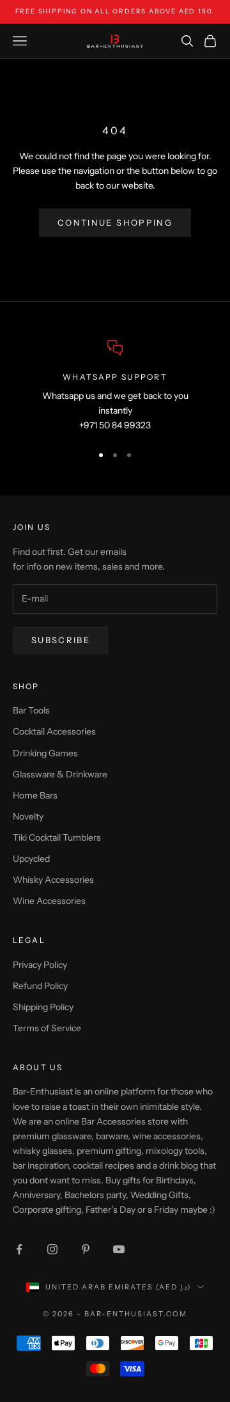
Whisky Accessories (53, 879)
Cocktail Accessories (54, 731)
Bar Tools (31, 710)
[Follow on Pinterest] (85, 1249)
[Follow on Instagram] (52, 1249)
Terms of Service (47, 1028)
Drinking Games (45, 753)
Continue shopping (114, 222)
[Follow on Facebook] (19, 1249)
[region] (115, 386)
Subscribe (60, 640)
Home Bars (35, 795)
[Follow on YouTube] (118, 1249)
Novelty (28, 816)
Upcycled (31, 858)
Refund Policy (40, 986)
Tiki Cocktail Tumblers (57, 837)
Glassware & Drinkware (60, 774)
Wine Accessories (49, 901)
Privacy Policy (40, 964)
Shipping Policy (43, 1007)
